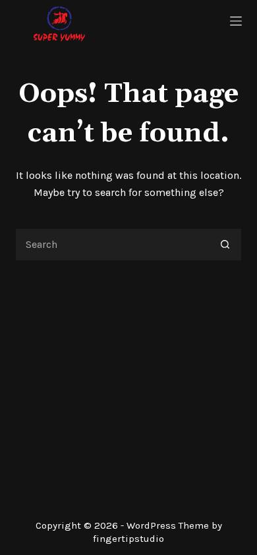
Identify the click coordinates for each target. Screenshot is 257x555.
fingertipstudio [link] (128, 538)
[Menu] (236, 21)
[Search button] (225, 244)
